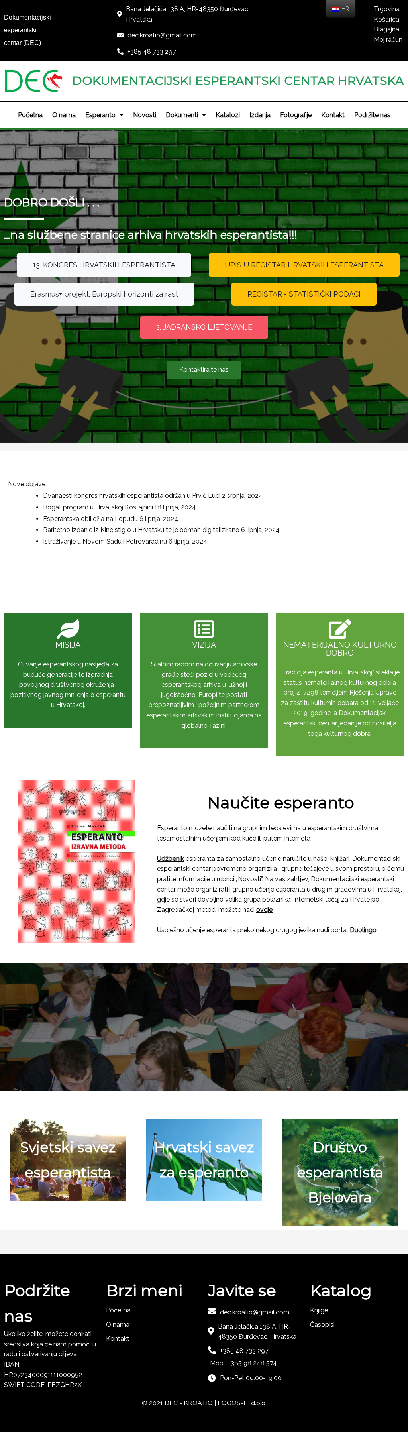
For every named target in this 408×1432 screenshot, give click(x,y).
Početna (30, 115)
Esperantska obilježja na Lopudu (90, 519)
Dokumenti (182, 115)
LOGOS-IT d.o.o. (242, 1403)
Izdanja (260, 115)
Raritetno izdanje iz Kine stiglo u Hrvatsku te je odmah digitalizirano (141, 530)
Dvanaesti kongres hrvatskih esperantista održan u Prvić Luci (131, 495)
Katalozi (228, 115)
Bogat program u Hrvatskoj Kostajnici (98, 507)
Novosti (144, 115)
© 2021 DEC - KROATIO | (180, 1403)
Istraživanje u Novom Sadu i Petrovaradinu (105, 541)
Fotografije (296, 115)
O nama (64, 115)
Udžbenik (170, 858)
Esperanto (100, 115)
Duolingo (363, 930)
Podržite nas (372, 115)
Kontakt (333, 115)
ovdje (264, 909)
